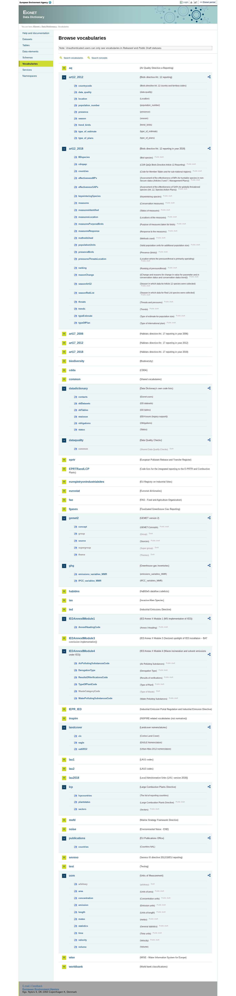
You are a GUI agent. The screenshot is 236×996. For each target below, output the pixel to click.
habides (74, 591)
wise (72, 957)
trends (81, 308)
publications (77, 838)
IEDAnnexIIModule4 (82, 651)
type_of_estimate (87, 131)
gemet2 (74, 518)
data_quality (84, 92)
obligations (84, 423)
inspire (73, 718)
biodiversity (76, 361)
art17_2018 (76, 351)
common (75, 379)
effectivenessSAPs (88, 187)
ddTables (83, 410)
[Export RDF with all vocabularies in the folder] (209, 77)
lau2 (71, 768)
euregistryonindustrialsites (86, 481)
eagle (81, 742)
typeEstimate (85, 316)
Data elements (30, 51)
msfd (72, 820)
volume (82, 947)
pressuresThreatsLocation (92, 259)
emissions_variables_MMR (92, 574)
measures (83, 203)
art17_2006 (76, 333)
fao (71, 499)
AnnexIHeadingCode (89, 627)
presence (83, 112)
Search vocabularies (73, 58)
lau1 (71, 759)
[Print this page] (192, 2)
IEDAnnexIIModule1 (82, 618)
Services (27, 69)
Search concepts (99, 58)
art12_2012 (76, 77)
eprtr (72, 459)
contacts (82, 397)
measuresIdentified (88, 210)
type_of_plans (85, 138)
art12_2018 (76, 148)
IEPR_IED (75, 709)
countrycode (85, 85)
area (80, 891)
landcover (75, 727)
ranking (82, 268)
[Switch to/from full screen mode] (196, 2)
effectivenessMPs (87, 178)
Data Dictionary (49, 27)
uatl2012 (82, 749)
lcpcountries (85, 795)
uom (72, 875)
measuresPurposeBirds (90, 224)
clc (80, 736)
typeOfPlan (84, 322)
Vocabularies (30, 63)
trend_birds (84, 125)
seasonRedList (86, 293)
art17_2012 (76, 342)
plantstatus (84, 802)
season (82, 118)
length (81, 912)
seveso (73, 857)
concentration (85, 898)
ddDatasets (84, 403)
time (80, 933)
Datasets (27, 39)
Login (185, 2)
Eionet (36, 27)
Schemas (27, 57)
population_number (89, 105)
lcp (71, 786)
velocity (82, 940)
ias (71, 600)
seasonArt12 (85, 284)
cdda (72, 370)
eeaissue (83, 416)
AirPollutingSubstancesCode (93, 663)
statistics (83, 926)
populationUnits (87, 245)
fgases (73, 509)
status (81, 429)
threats (82, 302)
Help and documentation (35, 33)
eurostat (74, 490)
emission (83, 905)
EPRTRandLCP (79, 468)
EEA (37, 2)
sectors (82, 809)
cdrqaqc (82, 164)
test (71, 866)
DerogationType (86, 670)
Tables (26, 45)
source (82, 540)
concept (82, 526)
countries (83, 171)
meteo (81, 919)
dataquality (76, 440)
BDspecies (84, 157)
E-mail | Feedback (32, 985)
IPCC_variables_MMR (89, 580)
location (82, 98)
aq (70, 67)
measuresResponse (88, 231)
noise (72, 829)
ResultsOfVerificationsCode (93, 677)
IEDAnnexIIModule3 (82, 638)
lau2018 (74, 777)
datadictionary (78, 388)
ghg (71, 565)
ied (71, 609)
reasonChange (86, 275)
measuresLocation (88, 217)
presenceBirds (86, 252)
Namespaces (29, 75)
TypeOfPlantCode (87, 684)
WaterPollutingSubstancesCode (95, 698)
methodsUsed (85, 238)
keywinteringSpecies (89, 196)
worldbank (76, 966)
